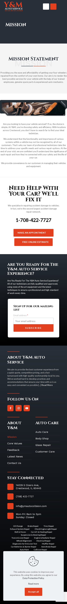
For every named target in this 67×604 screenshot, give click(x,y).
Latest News (15, 456)
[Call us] (46, 6)
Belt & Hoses (20, 532)
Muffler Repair (48, 543)
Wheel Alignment (24, 541)
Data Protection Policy (33, 578)
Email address (20, 315)
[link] (13, 6)
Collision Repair (40, 549)
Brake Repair (33, 526)
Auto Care (41, 431)
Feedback (13, 449)
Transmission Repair (20, 538)
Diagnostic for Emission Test (25, 543)
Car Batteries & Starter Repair (23, 546)
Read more (33, 583)
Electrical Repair (44, 541)
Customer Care (45, 451)
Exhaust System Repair (20, 529)
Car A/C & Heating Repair (41, 532)
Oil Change (18, 526)
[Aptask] (13, 6)
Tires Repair (49, 526)
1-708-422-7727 (33, 220)
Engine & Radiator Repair (44, 538)
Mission (12, 436)
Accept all (33, 591)
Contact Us (14, 463)
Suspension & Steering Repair (33, 535)
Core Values (14, 443)
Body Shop (42, 438)
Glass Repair (43, 445)
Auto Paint (24, 549)
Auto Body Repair (48, 546)
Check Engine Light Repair (46, 529)
